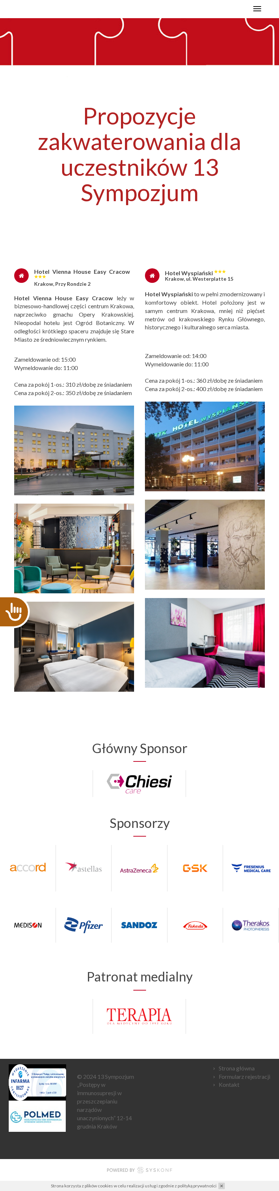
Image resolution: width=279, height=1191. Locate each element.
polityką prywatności (197, 1185)
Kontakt (229, 1084)
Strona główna (237, 1068)
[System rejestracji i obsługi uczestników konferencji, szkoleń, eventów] (139, 1171)
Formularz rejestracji (244, 1076)
